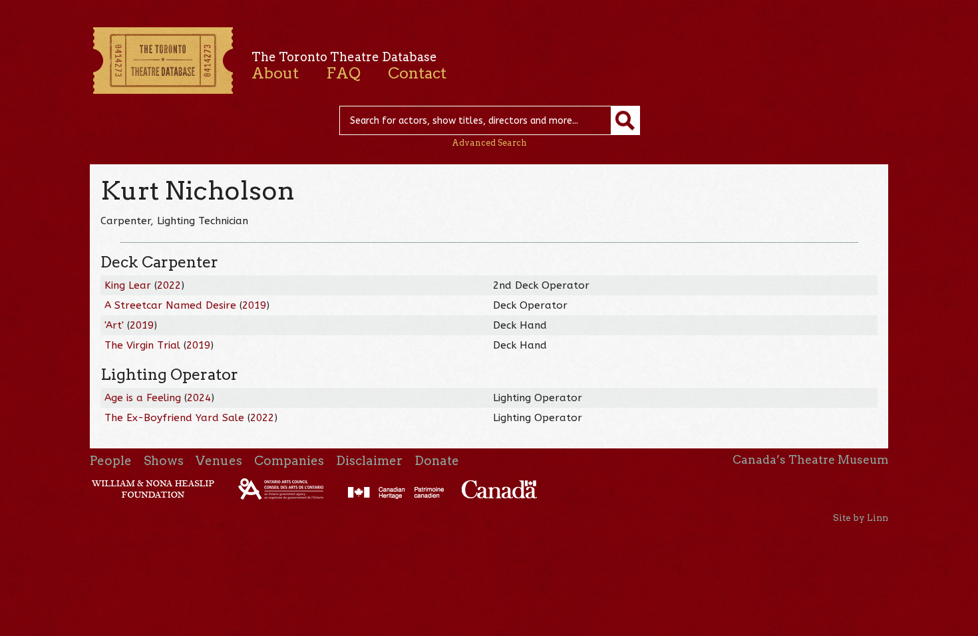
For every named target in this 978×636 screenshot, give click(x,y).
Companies (289, 460)
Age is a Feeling (142, 398)
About (275, 73)
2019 (254, 305)
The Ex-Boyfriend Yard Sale (174, 418)
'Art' (114, 325)
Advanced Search (489, 143)
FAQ (343, 73)
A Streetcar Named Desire (170, 305)
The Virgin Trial (142, 345)
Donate (436, 460)
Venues (219, 460)
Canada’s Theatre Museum (810, 459)
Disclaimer (369, 460)
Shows (164, 460)
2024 (199, 398)
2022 (169, 285)
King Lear (127, 285)
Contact (417, 73)
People (111, 460)
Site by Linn (860, 517)
